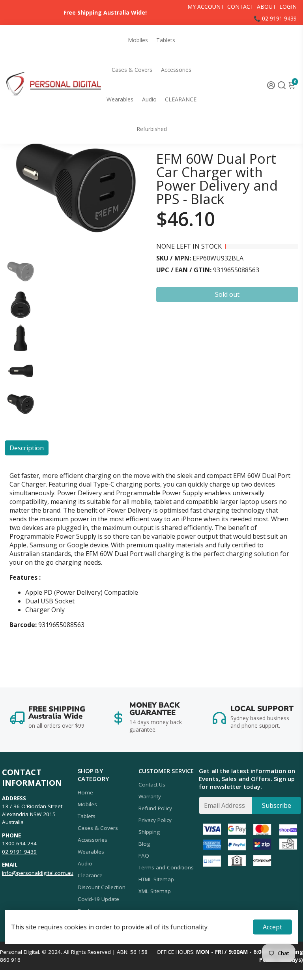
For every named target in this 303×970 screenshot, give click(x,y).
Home (85, 792)
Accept (272, 927)
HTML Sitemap (156, 879)
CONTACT (240, 6)
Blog (144, 843)
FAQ (143, 855)
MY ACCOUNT (205, 6)
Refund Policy (155, 808)
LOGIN (288, 6)
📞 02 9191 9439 (275, 18)
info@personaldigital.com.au (37, 872)
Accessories (176, 69)
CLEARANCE (180, 99)
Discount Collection (101, 887)
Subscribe (276, 805)
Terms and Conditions (166, 867)
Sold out (227, 294)
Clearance (90, 875)
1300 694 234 (19, 843)
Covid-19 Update (98, 899)
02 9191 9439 (19, 851)
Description (26, 448)
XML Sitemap (154, 891)
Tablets (165, 40)
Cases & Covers (132, 69)
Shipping (149, 831)
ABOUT (266, 6)
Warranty (149, 796)
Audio (149, 99)
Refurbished (152, 129)
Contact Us (151, 784)
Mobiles (138, 40)
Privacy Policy (155, 820)
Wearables (120, 99)
